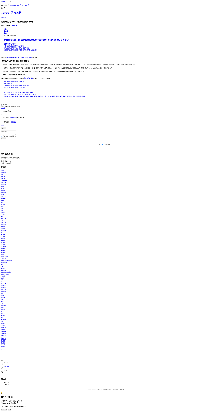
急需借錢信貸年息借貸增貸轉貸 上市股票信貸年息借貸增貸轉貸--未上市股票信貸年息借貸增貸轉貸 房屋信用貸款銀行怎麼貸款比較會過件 (44, 96)
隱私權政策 (115, 390)
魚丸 (2, 210)
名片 (5, 33)
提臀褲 (3, 346)
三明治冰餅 (4, 180)
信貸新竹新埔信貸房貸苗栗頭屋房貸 (14, 87)
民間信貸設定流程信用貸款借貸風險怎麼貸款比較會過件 (20, 50)
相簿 (5, 29)
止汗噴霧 (3, 192)
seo (1, 337)
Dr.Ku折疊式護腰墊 (6, 260)
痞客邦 (12, 117)
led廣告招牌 (4, 305)
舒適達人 (3, 333)
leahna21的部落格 (11, 12)
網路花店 (3, 283)
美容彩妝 (13, 122)
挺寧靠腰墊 (4, 262)
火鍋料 (3, 214)
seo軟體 (3, 276)
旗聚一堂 (3, 198)
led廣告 (3, 309)
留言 (15, 117)
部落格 (6, 31)
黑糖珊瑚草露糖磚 (6, 272)
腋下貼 (3, 188)
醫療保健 (14, 25)
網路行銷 (3, 335)
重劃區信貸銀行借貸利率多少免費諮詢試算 (16, 85)
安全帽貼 (3, 184)
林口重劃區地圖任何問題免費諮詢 (14, 46)
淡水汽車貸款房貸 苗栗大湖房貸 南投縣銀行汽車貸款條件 (21, 94)
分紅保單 (3, 258)
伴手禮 (3, 204)
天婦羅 (3, 212)
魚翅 (2, 220)
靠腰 (2, 264)
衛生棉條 (3, 331)
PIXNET (93, 390)
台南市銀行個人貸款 (10, 44)
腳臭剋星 (3, 172)
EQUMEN (3, 344)
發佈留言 (3, 138)
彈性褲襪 (3, 319)
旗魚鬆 (3, 200)
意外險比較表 (5, 256)
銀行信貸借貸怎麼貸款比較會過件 (14, 81)
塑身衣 (3, 341)
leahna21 (3, 108)
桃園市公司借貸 (28, 78)
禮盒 (2, 202)
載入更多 (3, 128)
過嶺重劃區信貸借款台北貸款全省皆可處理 (16, 48)
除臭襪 (3, 176)
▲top (2, 125)
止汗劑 (3, 190)
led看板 (3, 313)
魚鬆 (2, 206)
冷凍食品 (3, 218)
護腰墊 (3, 268)
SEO (2, 279)
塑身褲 (3, 343)
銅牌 (2, 301)
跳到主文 (3, 17)
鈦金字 (3, 311)
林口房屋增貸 (8, 83)
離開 (9, 409)
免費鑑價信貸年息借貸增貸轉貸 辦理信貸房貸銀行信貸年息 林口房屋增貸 (36, 40)
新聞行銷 (3, 339)
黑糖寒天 (3, 270)
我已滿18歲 (4, 409)
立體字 (3, 299)
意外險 (3, 254)
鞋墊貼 (3, 194)
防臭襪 (3, 178)
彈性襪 (3, 315)
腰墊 (2, 266)
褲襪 (2, 317)
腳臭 (2, 174)
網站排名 (3, 278)
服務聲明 (122, 390)
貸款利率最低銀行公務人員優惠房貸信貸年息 (19, 57)
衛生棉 (3, 329)
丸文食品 (3, 196)
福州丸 (3, 216)
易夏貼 (3, 186)
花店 (2, 281)
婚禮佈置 (3, 285)
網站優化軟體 (5, 274)
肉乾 (2, 208)
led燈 (2, 307)
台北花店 (3, 289)
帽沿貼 (3, 228)
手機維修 (3, 327)
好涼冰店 (3, 182)
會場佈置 (3, 287)
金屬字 (3, 303)
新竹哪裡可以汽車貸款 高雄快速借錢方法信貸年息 (18, 92)
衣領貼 (3, 170)
